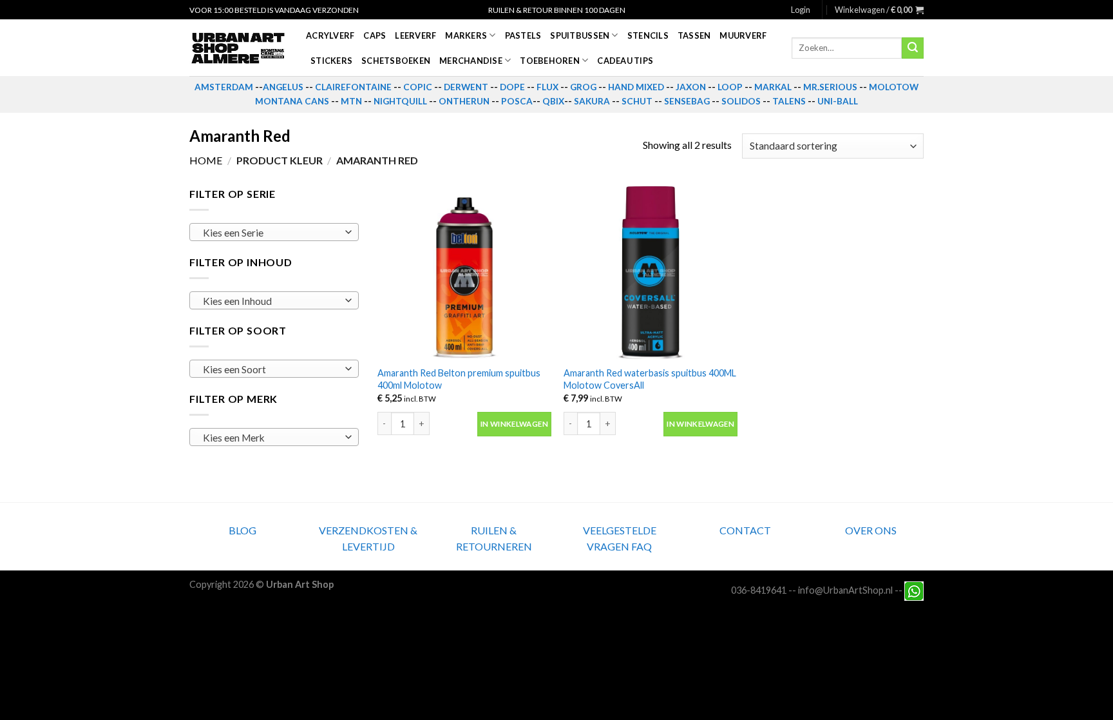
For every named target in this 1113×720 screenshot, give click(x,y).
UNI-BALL (837, 101)
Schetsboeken (395, 60)
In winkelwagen (514, 424)
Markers (466, 35)
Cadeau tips (625, 60)
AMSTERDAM (224, 87)
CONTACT (745, 530)
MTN (351, 101)
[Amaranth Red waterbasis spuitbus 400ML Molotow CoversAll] (650, 273)
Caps (374, 35)
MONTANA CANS (292, 101)
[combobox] (274, 232)
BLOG (242, 530)
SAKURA (592, 101)
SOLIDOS (741, 101)
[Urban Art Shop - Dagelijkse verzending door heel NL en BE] (238, 48)
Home (205, 160)
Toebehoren (550, 60)
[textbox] (271, 233)
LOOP (730, 87)
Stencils (648, 35)
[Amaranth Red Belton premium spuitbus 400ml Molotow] (464, 273)
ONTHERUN (464, 101)
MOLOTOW (893, 87)
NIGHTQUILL (400, 101)
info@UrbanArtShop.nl (845, 590)
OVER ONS (871, 530)
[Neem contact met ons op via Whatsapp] (914, 590)
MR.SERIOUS (830, 87)
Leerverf (415, 35)
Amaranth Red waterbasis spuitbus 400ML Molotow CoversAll (650, 379)
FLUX (547, 87)
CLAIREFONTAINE (353, 87)
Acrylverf (330, 35)
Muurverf (742, 35)
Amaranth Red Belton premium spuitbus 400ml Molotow (458, 379)
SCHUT (637, 101)
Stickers (331, 60)
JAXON (691, 87)
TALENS (789, 101)
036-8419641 (758, 590)
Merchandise (470, 60)
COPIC (417, 87)
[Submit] (913, 48)
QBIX (553, 101)
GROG (583, 87)
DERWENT (466, 87)
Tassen (694, 35)
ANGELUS (283, 87)
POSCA (517, 101)
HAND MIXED (636, 87)
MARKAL (773, 87)
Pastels (523, 35)
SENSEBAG (687, 101)
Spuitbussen (579, 35)
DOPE (512, 87)
